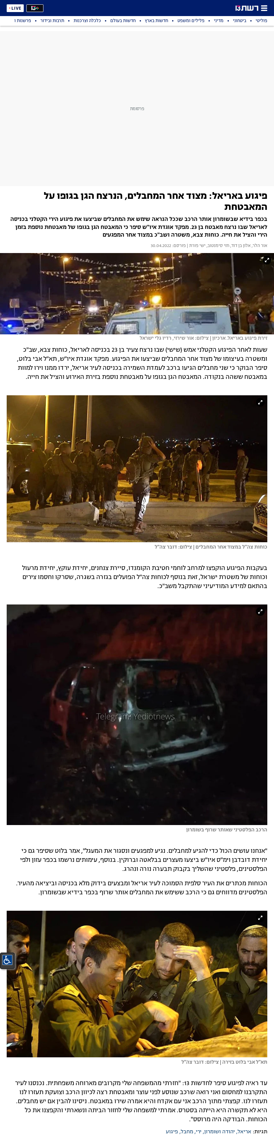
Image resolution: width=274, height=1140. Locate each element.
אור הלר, (259, 246)
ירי (198, 1132)
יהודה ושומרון (219, 1132)
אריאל (244, 1132)
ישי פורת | (196, 246)
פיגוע (172, 1132)
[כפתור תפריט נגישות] (7, 960)
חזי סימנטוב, (217, 246)
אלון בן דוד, (240, 246)
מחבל (187, 1132)
